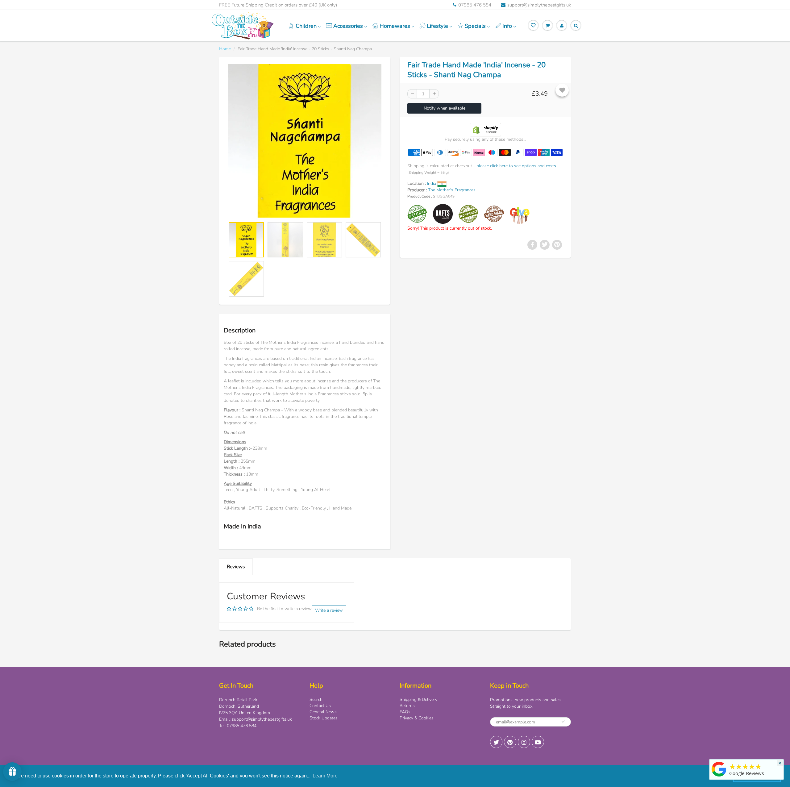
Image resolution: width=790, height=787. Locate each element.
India (432, 183)
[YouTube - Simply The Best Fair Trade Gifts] (538, 742)
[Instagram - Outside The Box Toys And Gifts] (524, 742)
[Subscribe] (563, 722)
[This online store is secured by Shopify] (485, 129)
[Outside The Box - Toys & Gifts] (719, 777)
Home (225, 49)
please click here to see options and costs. (516, 166)
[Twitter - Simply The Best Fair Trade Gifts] (496, 742)
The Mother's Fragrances (452, 190)
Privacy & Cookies (417, 718)
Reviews (236, 566)
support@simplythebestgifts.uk (539, 5)
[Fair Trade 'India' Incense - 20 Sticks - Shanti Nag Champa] (304, 141)
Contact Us (320, 706)
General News (323, 712)
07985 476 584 (474, 5)
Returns (407, 706)
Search (316, 699)
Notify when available (444, 108)
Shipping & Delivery (418, 699)
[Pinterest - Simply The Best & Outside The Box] (510, 742)
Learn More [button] (325, 775)
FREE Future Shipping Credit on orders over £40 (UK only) (278, 5)
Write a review (329, 610)
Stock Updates (324, 718)
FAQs (405, 712)
